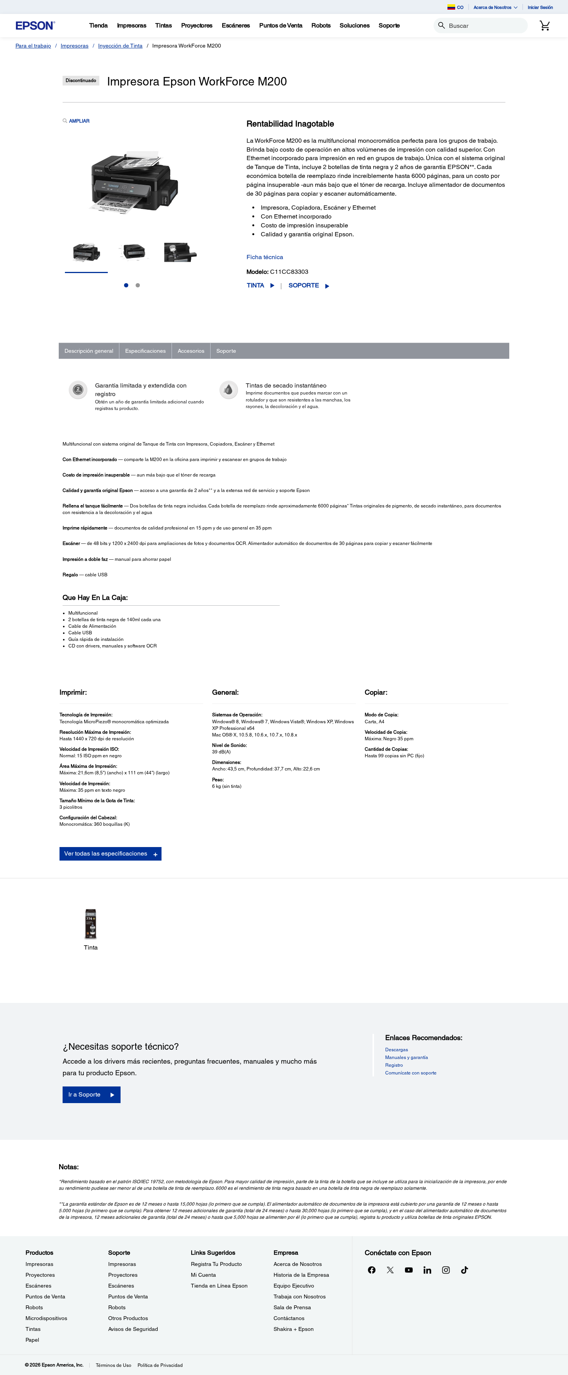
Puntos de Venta (45, 1296)
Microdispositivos (46, 1318)
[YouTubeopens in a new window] (409, 1270)
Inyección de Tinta (120, 46)
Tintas (33, 1329)
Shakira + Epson (294, 1329)
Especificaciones (145, 351)
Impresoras (74, 46)
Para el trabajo (33, 46)
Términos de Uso (113, 1365)
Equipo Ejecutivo (294, 1286)
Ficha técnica (265, 257)
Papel (32, 1340)
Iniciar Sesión (540, 7)
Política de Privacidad (160, 1365)
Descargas (396, 1049)
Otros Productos (128, 1318)
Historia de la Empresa (301, 1275)
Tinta (255, 285)
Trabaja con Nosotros (300, 1296)
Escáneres (38, 1286)
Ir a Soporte (84, 1094)
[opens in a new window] (464, 1270)
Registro (394, 1065)
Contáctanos (289, 1318)
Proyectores (40, 1275)
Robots (34, 1307)
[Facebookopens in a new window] (372, 1270)
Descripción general (89, 351)
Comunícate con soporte (411, 1073)
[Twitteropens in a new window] (390, 1270)
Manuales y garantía (406, 1057)
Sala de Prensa (292, 1307)
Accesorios (191, 351)
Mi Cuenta (203, 1275)
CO (460, 7)
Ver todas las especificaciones (105, 853)
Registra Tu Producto (216, 1264)
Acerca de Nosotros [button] (493, 7)
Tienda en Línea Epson (219, 1286)
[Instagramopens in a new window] (446, 1270)
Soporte (304, 285)
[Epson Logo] (35, 26)
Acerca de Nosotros (298, 1264)
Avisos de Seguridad (133, 1329)
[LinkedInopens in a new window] (427, 1270)
